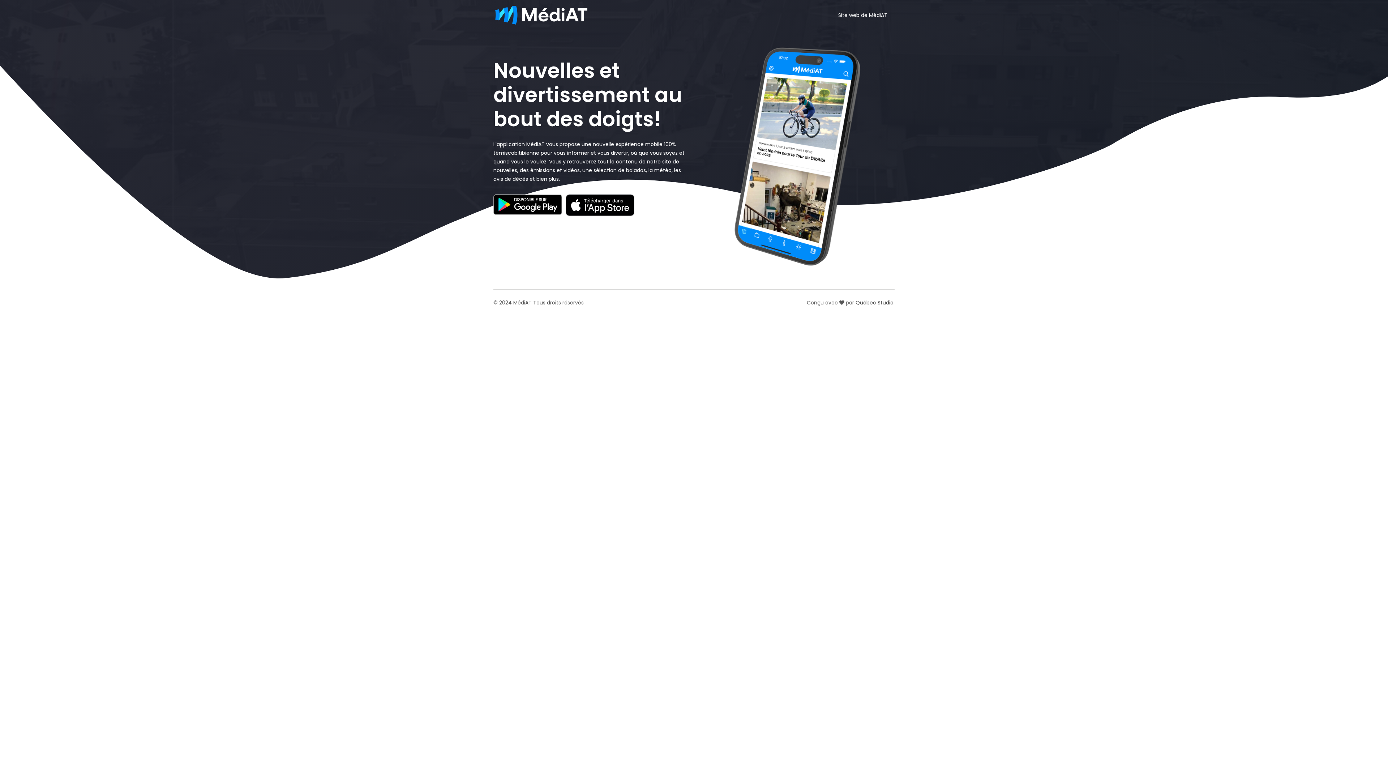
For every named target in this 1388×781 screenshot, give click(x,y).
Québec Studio (875, 302)
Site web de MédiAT (862, 15)
